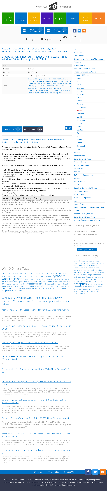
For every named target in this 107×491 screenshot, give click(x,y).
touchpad (86, 293)
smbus (96, 291)
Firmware (77, 62)
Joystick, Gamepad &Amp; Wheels (87, 220)
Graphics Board (80, 65)
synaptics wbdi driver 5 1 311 (34, 273)
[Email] (103, 472)
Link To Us (37, 472)
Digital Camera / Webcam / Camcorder (89, 59)
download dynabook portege (89, 289)
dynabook (91, 284)
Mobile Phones (80, 181)
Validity (80, 117)
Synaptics (51, 49)
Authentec (81, 120)
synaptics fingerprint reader (42, 281)
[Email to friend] (84, 31)
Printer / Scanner (80, 162)
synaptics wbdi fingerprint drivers (18, 282)
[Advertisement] (37, 109)
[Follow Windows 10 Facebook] (75, 31)
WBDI (46, 93)
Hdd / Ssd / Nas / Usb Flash (84, 68)
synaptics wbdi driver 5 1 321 (17, 276)
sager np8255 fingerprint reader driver (20, 286)
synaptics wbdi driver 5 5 (36, 284)
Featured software (8, 18)
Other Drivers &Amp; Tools (84, 217)
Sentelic (80, 104)
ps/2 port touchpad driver (91, 279)
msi (95, 272)
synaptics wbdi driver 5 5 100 (35, 279)
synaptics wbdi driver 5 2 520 (12, 273)
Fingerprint (58, 93)
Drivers (98, 18)
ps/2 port (87, 263)
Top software (34, 18)
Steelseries (81, 107)
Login (32, 39)
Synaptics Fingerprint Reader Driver (43, 90)
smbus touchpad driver (86, 265)
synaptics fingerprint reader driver (47, 286)
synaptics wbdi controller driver (40, 276)
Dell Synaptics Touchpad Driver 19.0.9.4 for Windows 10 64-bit (30, 342)
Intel (79, 126)
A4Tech (80, 78)
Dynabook (81, 146)
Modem (77, 178)
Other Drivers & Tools (82, 159)
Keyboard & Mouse (40, 49)
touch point (91, 270)
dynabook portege (85, 261)
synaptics (80, 284)
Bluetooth (78, 52)
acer (79, 277)
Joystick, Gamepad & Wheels (85, 72)
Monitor (77, 185)
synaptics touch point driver (83, 291)
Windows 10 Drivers (26, 49)
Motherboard (79, 152)
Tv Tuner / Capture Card (83, 175)
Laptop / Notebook (81, 204)
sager (76, 261)
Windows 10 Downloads (10, 49)
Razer (79, 101)
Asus (79, 85)
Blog (73, 18)
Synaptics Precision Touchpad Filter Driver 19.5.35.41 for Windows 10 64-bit (35, 418)
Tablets (77, 172)
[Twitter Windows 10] (95, 472)
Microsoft (81, 94)
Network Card (79, 156)
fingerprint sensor (94, 275)
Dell (78, 149)
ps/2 (75, 277)
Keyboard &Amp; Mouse (83, 214)
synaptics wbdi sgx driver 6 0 (15, 284)
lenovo (76, 281)
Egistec (80, 130)
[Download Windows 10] (53, 6)
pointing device (98, 281)
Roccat (79, 136)
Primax (79, 139)
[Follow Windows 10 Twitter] (79, 31)
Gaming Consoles (81, 191)
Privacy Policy (53, 472)
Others (79, 97)
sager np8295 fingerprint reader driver (29, 288)
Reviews (47, 18)
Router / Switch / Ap (81, 165)
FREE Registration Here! (87, 249)
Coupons (59, 18)
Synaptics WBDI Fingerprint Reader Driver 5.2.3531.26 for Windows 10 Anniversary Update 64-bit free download (49, 86)
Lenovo (80, 91)
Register (48, 39)
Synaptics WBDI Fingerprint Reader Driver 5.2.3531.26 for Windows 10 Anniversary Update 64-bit (34, 51)
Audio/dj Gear (79, 194)
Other (79, 133)
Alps (78, 81)
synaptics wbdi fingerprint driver (54, 288)
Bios (75, 49)
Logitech (80, 114)
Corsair (80, 123)
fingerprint (89, 268)
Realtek (80, 143)
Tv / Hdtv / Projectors (82, 198)
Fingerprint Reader (38, 93)
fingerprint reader (86, 281)
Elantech (80, 88)
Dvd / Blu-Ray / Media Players (85, 188)
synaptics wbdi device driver (12, 290)
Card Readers (79, 56)
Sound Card (78, 168)
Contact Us (69, 472)
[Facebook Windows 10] (88, 472)
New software (21, 18)
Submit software (86, 18)
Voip (75, 201)
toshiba (76, 294)
